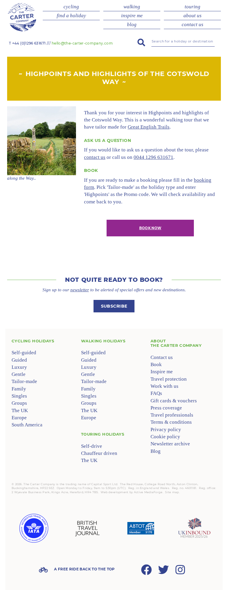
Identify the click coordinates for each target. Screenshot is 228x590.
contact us (94, 157)
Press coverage (166, 408)
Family (19, 389)
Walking (132, 7)
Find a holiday (71, 15)
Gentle (19, 374)
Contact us (192, 24)
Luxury (19, 367)
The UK (20, 410)
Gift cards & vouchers (174, 401)
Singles (19, 396)
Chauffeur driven (99, 453)
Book (156, 364)
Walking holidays (103, 341)
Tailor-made (24, 381)
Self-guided (24, 352)
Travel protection (169, 379)
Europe (19, 417)
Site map (172, 492)
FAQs (156, 393)
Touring (192, 7)
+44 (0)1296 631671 (28, 43)
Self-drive (91, 446)
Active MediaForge (148, 492)
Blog (132, 24)
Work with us (164, 386)
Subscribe (114, 306)
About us (192, 15)
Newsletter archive (170, 444)
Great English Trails (149, 127)
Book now (150, 228)
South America (27, 425)
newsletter (79, 289)
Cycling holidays (33, 341)
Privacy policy (166, 429)
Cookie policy (165, 436)
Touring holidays (102, 434)
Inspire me (132, 15)
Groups (19, 403)
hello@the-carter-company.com (82, 43)
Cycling (71, 7)
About (176, 343)
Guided (19, 360)
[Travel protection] (141, 528)
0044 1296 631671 (153, 157)
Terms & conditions (171, 422)
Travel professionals (172, 415)
